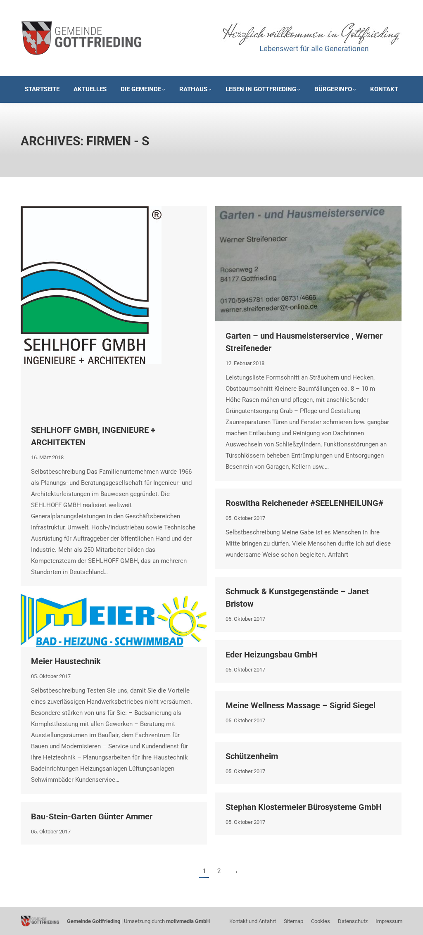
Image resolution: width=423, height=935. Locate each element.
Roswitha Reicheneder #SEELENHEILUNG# (304, 503)
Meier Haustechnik (66, 661)
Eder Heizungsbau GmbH (271, 655)
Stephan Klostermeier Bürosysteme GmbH (304, 807)
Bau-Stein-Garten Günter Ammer (91, 816)
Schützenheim (252, 756)
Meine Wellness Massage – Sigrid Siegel (300, 705)
